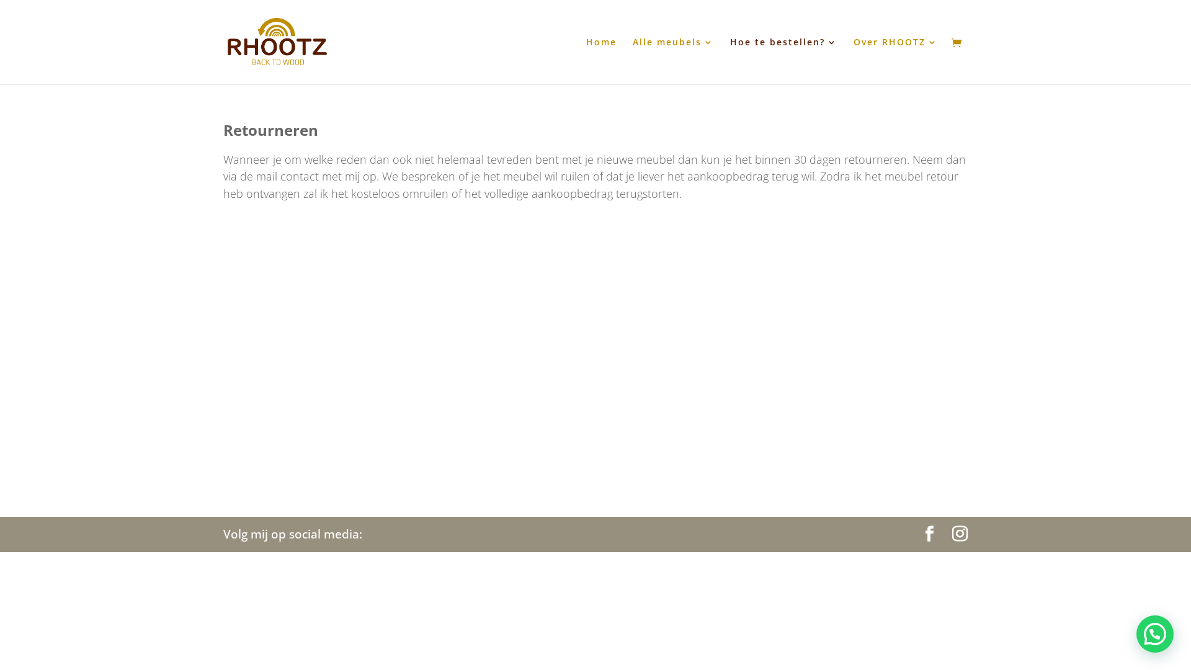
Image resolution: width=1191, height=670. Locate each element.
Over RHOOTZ (890, 43)
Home (601, 43)
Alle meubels (667, 43)
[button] (1155, 634)
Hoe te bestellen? (777, 43)
